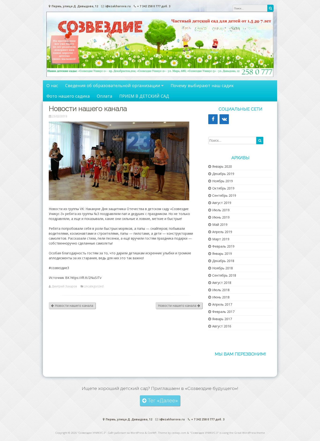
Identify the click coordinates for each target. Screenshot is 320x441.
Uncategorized (94, 286)
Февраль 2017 (223, 311)
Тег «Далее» (162, 401)
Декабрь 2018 (223, 261)
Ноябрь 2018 (222, 268)
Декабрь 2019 (223, 173)
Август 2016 (221, 326)
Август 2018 (221, 282)
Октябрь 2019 (223, 188)
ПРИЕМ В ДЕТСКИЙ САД (144, 96)
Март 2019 (220, 239)
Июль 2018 (221, 290)
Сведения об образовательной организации (112, 85)
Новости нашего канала (73, 305)
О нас (52, 85)
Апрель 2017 (222, 304)
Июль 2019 (221, 210)
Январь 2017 (222, 319)
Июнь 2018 (221, 297)
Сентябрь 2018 (224, 275)
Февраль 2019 (223, 246)
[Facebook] (213, 119)
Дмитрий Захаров (64, 286)
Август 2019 (221, 202)
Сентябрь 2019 (224, 195)
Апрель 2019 (222, 232)
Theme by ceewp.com (172, 432)
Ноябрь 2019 (222, 181)
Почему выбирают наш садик (202, 85)
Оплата (104, 96)
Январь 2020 (222, 166)
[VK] (224, 119)
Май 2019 (219, 224)
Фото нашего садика (68, 96)
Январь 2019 (222, 253)
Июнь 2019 (221, 217)
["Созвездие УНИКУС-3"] (160, 75)
